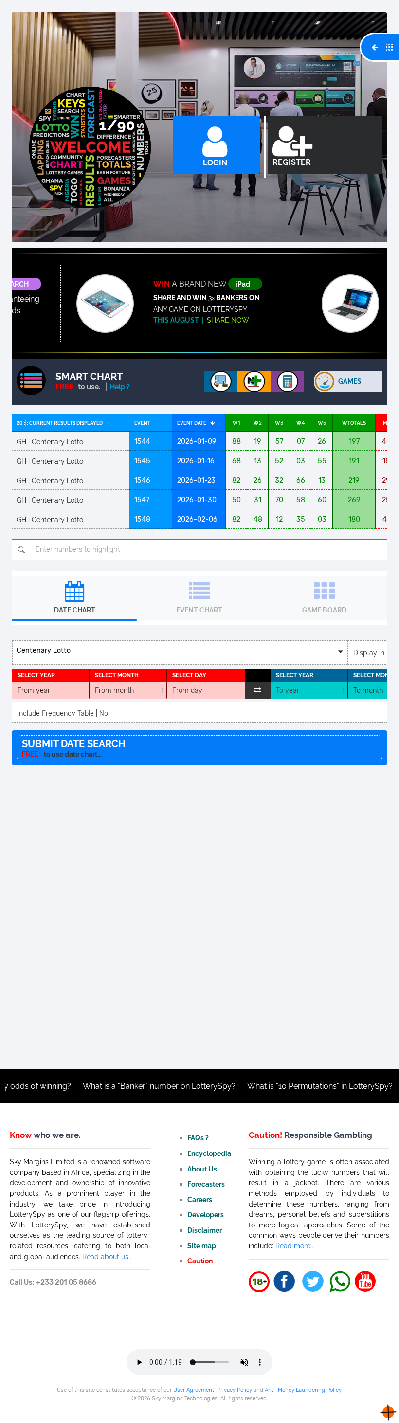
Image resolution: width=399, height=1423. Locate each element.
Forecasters (206, 1184)
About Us (202, 1169)
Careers (199, 1199)
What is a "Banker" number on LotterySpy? (121, 1086)
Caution (200, 1261)
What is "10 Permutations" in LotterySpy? (282, 1086)
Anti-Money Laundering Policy (303, 1390)
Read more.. (294, 1246)
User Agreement (193, 1390)
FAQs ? (198, 1138)
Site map (201, 1246)
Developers (205, 1214)
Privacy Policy (234, 1390)
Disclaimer (204, 1230)
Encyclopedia (209, 1153)
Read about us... (107, 1256)
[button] (180, 652)
